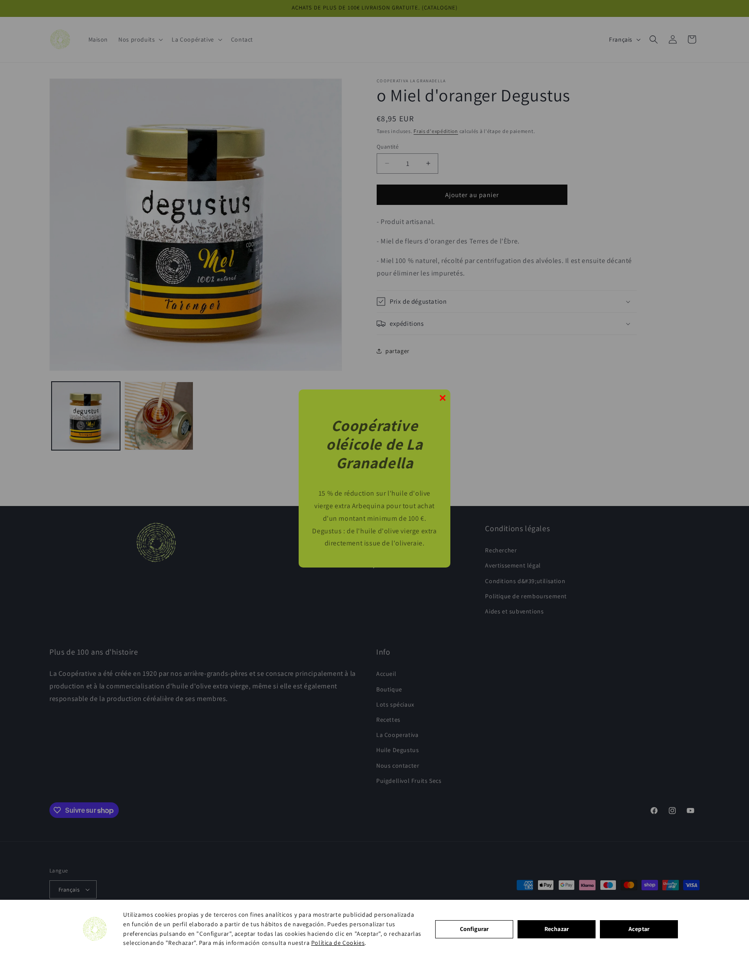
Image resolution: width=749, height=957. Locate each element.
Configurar (474, 929)
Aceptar (639, 929)
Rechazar (556, 929)
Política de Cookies (338, 943)
